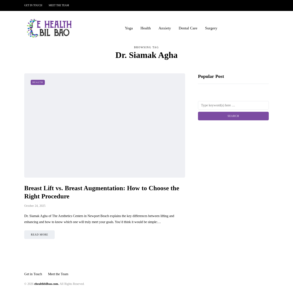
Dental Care (188, 28)
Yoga (129, 28)
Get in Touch (33, 5)
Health (145, 28)
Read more (39, 234)
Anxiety (165, 28)
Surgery (211, 28)
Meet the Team (59, 5)
